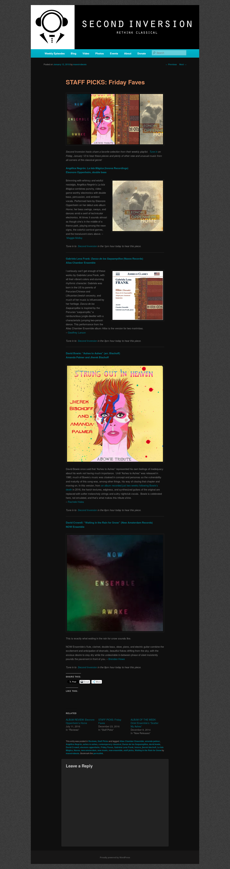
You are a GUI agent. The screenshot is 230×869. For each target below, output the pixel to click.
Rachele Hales (76, 501)
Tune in (153, 151)
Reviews (92, 741)
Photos (99, 53)
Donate (141, 53)
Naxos (77, 750)
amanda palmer (152, 741)
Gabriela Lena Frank (124, 747)
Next (182, 64)
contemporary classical (109, 744)
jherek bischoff (149, 747)
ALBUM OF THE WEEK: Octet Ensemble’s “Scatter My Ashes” (144, 723)
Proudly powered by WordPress (115, 857)
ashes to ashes (90, 744)
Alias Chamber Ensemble (132, 741)
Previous (171, 64)
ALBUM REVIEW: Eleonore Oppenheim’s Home (80, 721)
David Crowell (72, 747)
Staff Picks (103, 741)
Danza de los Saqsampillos (135, 744)
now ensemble (116, 750)
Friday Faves (107, 747)
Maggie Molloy (75, 238)
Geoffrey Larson (77, 332)
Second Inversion (87, 246)
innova (138, 747)
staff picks (129, 750)
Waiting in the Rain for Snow (148, 750)
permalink (98, 753)
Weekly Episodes (55, 53)
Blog (73, 53)
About (127, 53)
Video (86, 53)
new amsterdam (88, 750)
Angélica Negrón (74, 744)
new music (102, 750)
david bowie (154, 744)
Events (114, 53)
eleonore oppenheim (90, 747)
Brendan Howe (116, 659)
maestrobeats (80, 64)
